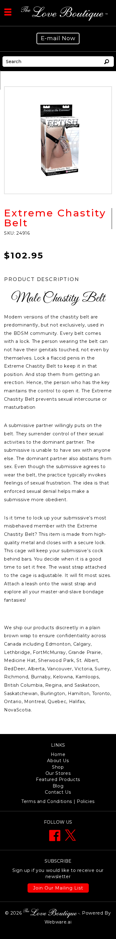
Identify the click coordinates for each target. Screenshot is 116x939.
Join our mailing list (58, 888)
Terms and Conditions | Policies (58, 801)
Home (58, 754)
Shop (58, 767)
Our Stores (58, 773)
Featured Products (58, 779)
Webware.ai (58, 922)
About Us (58, 760)
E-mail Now (58, 38)
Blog (58, 786)
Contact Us (58, 792)
